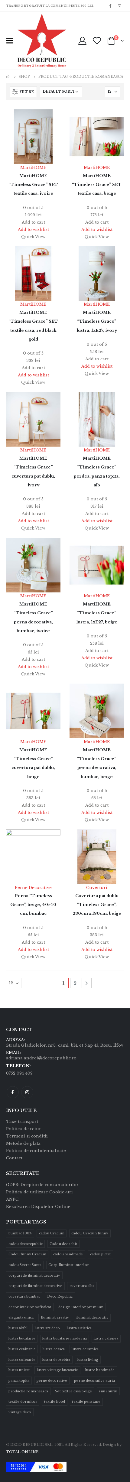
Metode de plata (23, 1143)
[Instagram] (120, 6)
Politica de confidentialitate (36, 1150)
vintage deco (19, 1412)
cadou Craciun (51, 1233)
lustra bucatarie (21, 1338)
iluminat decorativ (92, 1317)
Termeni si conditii (27, 1136)
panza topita (19, 1380)
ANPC (12, 1199)
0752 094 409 (19, 1073)
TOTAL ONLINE (22, 1452)
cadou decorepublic (25, 1244)
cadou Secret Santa (24, 1265)
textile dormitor (22, 1401)
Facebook (13, 1092)
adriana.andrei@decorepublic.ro (41, 1058)
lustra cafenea (106, 1338)
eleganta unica (21, 1317)
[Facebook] (110, 6)
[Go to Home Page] (8, 76)
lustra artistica (79, 1328)
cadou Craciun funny (89, 1233)
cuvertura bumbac (24, 1296)
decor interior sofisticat (29, 1307)
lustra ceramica (85, 1349)
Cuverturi (96, 887)
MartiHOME (33, 167)
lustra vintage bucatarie (57, 1370)
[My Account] (82, 40)
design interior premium (81, 1307)
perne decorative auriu (94, 1380)
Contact (14, 1158)
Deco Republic (60, 1296)
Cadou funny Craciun (27, 1254)
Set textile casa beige (73, 1391)
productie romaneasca (28, 1391)
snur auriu (108, 1391)
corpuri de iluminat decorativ (34, 1275)
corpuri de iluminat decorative (35, 1286)
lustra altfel (18, 1328)
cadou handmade (68, 1254)
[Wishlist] (97, 40)
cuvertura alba (82, 1286)
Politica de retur (23, 1128)
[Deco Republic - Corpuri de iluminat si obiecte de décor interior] (29, 40)
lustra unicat (19, 1370)
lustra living (88, 1359)
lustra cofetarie (21, 1359)
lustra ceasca (54, 1349)
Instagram (27, 1092)
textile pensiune (86, 1401)
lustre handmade (100, 1370)
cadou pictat (100, 1254)
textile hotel (54, 1401)
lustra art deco (47, 1328)
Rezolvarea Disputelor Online (38, 1206)
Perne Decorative (33, 887)
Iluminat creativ (55, 1317)
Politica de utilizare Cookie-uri (39, 1192)
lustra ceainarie (22, 1349)
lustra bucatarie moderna (64, 1338)
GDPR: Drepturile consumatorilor (42, 1184)
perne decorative (52, 1380)
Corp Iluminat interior (68, 1265)
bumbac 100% (20, 1233)
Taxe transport (22, 1121)
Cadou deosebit (63, 1244)
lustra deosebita (56, 1359)
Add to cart (33, 222)
